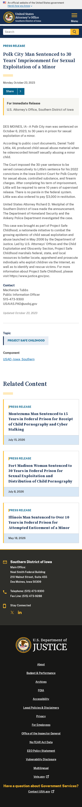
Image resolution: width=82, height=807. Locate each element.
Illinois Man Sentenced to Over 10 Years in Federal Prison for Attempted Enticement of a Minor (39, 522)
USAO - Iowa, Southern (19, 359)
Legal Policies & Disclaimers (41, 707)
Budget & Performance (41, 673)
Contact (39, 791)
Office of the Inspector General (41, 733)
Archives (41, 681)
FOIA (41, 690)
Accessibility (41, 698)
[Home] (22, 21)
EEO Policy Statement (41, 750)
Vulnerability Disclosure (41, 759)
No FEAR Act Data (41, 742)
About (41, 664)
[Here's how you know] (41, 4)
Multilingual (41, 768)
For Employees (41, 724)
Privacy (41, 716)
